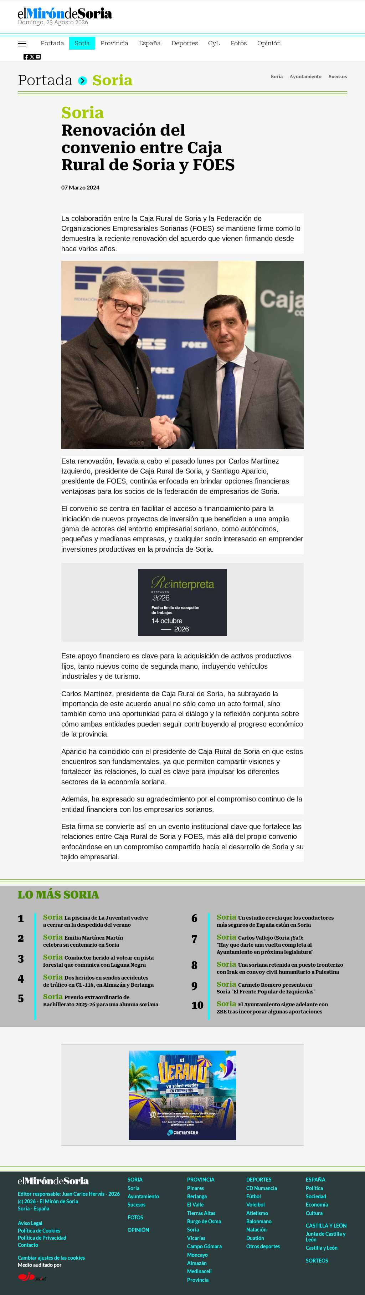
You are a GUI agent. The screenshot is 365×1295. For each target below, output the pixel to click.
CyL (214, 43)
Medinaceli (199, 1271)
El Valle (195, 1205)
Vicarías (196, 1238)
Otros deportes (263, 1246)
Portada (52, 43)
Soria (82, 43)
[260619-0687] (182, 602)
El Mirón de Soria (89, 13)
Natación (256, 1229)
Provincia (114, 43)
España (150, 43)
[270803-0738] (182, 1094)
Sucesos (338, 76)
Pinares (195, 1188)
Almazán (197, 1263)
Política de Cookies (39, 1231)
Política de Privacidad (42, 1238)
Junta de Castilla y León (325, 1236)
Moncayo (197, 1255)
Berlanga (197, 1196)
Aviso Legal (30, 1223)
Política (314, 1188)
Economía (317, 1205)
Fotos (239, 43)
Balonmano (259, 1221)
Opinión (269, 43)
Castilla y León (326, 1226)
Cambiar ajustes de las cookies (51, 1258)
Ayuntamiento (306, 76)
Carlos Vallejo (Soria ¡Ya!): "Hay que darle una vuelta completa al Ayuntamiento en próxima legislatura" (265, 945)
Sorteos (317, 1261)
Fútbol (253, 1196)
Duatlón (255, 1238)
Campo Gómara (204, 1246)
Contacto (28, 1245)
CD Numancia (261, 1188)
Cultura (314, 1213)
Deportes (184, 43)
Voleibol (255, 1205)
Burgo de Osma (204, 1221)
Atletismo (257, 1213)
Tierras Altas (201, 1213)
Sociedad (316, 1196)
